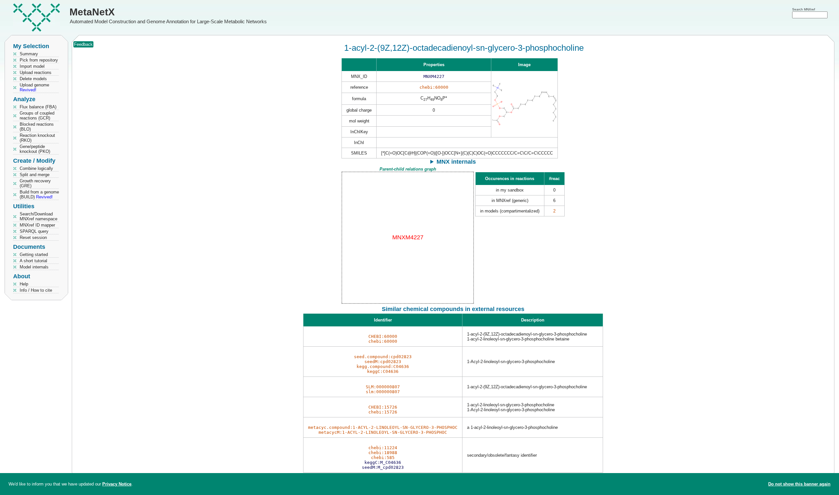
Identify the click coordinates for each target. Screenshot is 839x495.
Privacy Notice (116, 484)
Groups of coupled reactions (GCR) (37, 115)
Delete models (33, 78)
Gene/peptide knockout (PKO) (35, 149)
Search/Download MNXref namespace (38, 216)
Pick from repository (39, 60)
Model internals (34, 267)
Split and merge (34, 174)
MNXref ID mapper (37, 225)
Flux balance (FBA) (38, 106)
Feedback (83, 44)
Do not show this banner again (799, 484)
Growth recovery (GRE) (35, 183)
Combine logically (36, 168)
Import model (32, 66)
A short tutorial (33, 260)
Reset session (33, 237)
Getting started (34, 254)
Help (24, 284)
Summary (29, 53)
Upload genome (34, 87)
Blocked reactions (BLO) (37, 127)
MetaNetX (92, 12)
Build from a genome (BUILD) (39, 194)
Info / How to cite (36, 290)
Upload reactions (35, 72)
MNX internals (456, 161)
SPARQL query (34, 231)
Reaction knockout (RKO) (37, 138)
